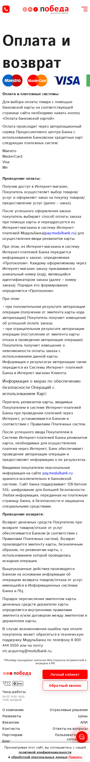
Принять (75, 757)
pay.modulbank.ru (60, 233)
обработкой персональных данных (39, 757)
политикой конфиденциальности (45, 752)
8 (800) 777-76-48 (6, 9)
